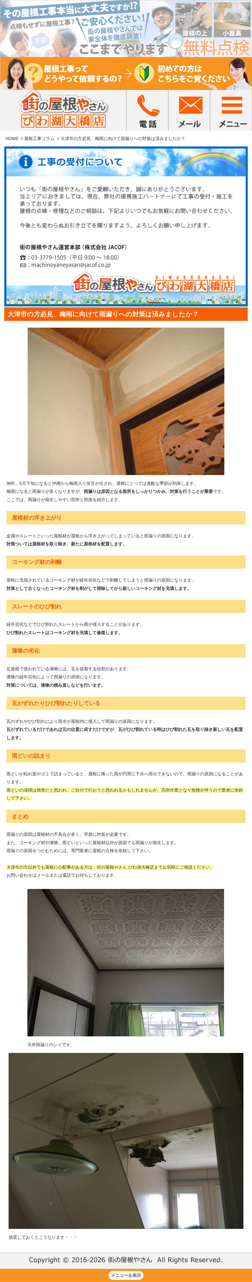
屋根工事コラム (39, 138)
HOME (12, 138)
